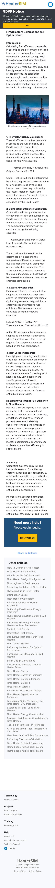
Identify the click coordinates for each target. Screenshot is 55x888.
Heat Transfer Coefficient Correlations (27, 735)
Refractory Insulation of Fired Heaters (27, 587)
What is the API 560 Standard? (23, 575)
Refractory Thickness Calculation (24, 739)
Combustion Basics (17, 594)
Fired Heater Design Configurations (26, 579)
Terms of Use (20, 871)
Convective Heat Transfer (20, 633)
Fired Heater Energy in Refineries (24, 674)
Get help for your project (15, 840)
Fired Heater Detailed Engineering (25, 743)
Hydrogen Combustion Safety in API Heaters (26, 617)
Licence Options (11, 799)
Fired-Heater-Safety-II (18, 686)
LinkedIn (11, 848)
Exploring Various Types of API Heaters (23, 709)
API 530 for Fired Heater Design (24, 690)
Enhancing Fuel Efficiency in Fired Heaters (25, 655)
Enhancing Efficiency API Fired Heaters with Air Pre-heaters (23, 624)
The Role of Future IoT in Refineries (25, 724)
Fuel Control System (18, 643)
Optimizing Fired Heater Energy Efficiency (24, 610)
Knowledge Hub (11, 825)
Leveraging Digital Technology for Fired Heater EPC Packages (25, 702)
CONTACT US (27, 538)
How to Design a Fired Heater (23, 567)
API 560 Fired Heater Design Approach (22, 604)
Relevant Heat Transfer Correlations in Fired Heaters (27, 719)
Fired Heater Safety (17, 671)
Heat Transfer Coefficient (20, 598)
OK (27, 25)
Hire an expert (10, 810)
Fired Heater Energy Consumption (25, 714)
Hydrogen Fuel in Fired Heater (23, 591)
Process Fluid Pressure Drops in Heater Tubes (24, 666)
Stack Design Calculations (21, 660)
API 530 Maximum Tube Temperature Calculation (27, 730)
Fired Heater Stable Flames (21, 571)
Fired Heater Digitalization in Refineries (22, 695)
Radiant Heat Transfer (18, 629)
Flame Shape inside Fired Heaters (25, 746)
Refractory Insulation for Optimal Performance (24, 649)
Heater (16, 3)
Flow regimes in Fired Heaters (23, 583)
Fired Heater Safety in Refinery (23, 678)
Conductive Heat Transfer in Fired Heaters (25, 638)
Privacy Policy (35, 871)
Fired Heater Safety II (18, 682)
